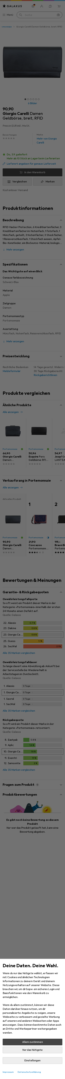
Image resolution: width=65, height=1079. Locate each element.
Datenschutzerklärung (29, 1072)
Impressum (8, 1072)
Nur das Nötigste (32, 1050)
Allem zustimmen (32, 1042)
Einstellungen (32, 1060)
